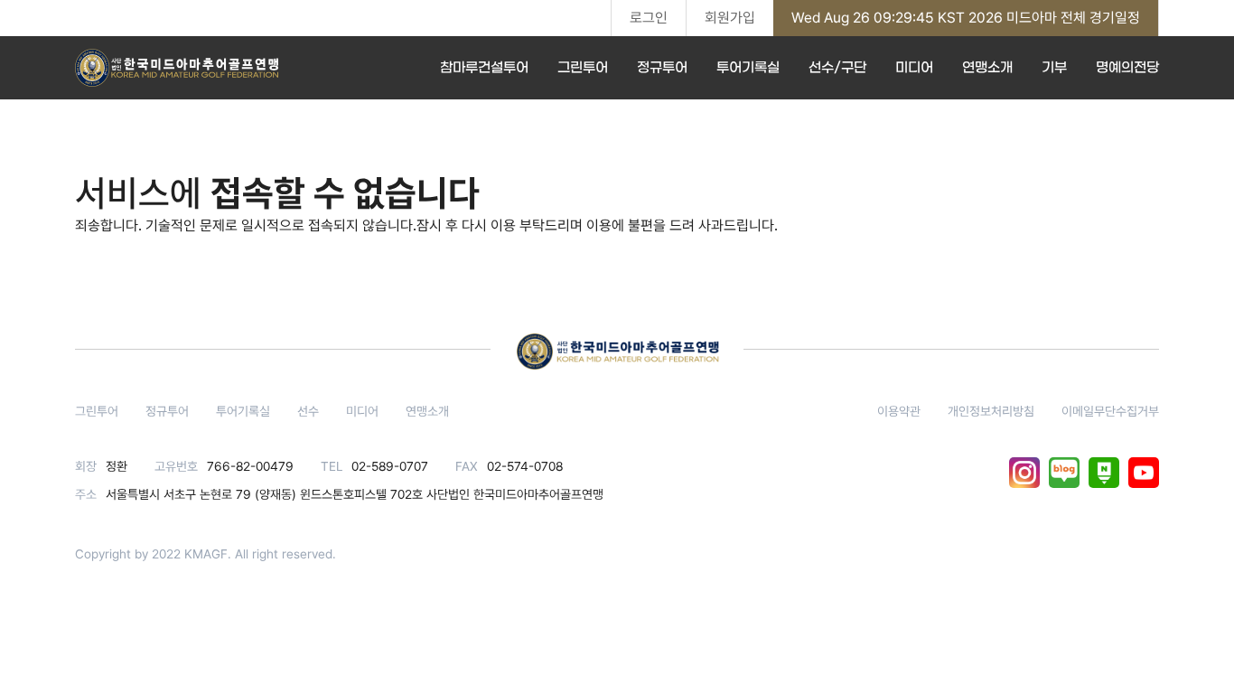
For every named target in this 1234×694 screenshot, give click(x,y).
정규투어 (662, 68)
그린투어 (582, 68)
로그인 (649, 17)
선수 (308, 411)
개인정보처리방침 (991, 411)
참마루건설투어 (484, 68)
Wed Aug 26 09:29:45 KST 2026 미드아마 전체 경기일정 (965, 17)
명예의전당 (1127, 68)
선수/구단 (837, 68)
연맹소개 (987, 68)
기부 (1054, 68)
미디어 (914, 68)
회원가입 (730, 17)
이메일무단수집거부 (1110, 411)
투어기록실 (748, 68)
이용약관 (899, 411)
